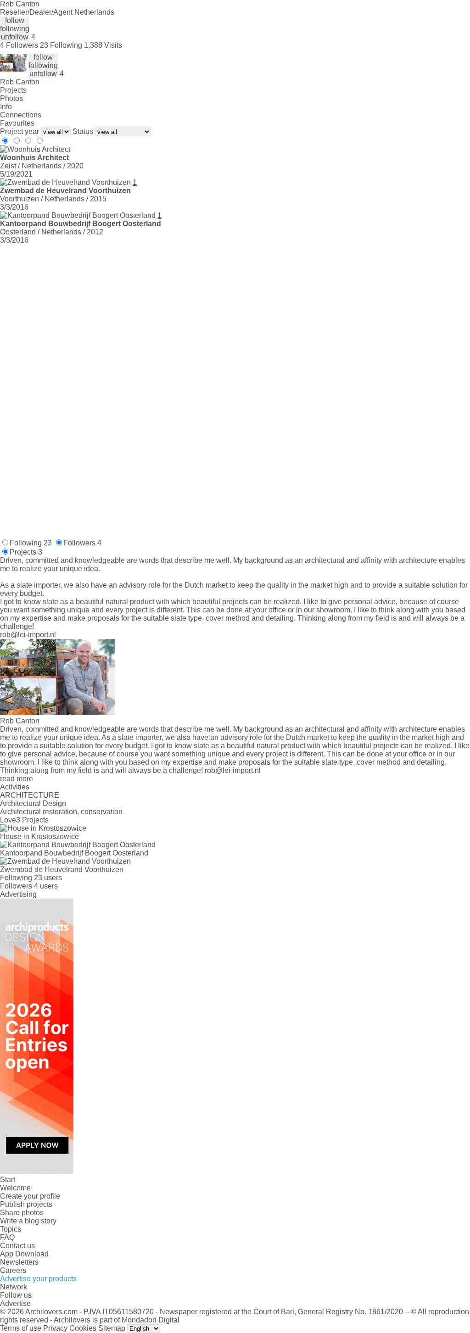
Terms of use (20, 1328)
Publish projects (26, 1204)
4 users (46, 886)
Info (6, 107)
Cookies (82, 1328)
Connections (20, 115)
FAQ (7, 1237)
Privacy (55, 1328)
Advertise (15, 1303)
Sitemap (111, 1328)
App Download (24, 1254)
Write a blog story (28, 1221)
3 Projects (32, 820)
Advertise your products (38, 1279)
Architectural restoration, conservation (61, 812)
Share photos (22, 1212)
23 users (48, 878)
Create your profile (30, 1196)
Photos (11, 98)
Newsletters (19, 1262)
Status (83, 131)
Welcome (15, 1188)
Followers (82, 543)
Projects (13, 90)
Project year (19, 131)
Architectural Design (33, 803)
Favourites (17, 123)
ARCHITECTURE (29, 795)
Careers (13, 1270)
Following (31, 543)
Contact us (17, 1246)
